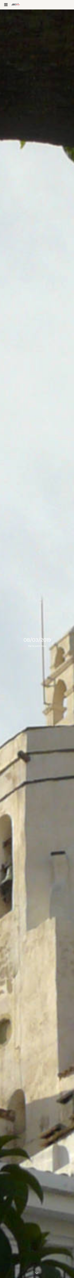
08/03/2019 (37, 639)
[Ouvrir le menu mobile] (5, 4)
